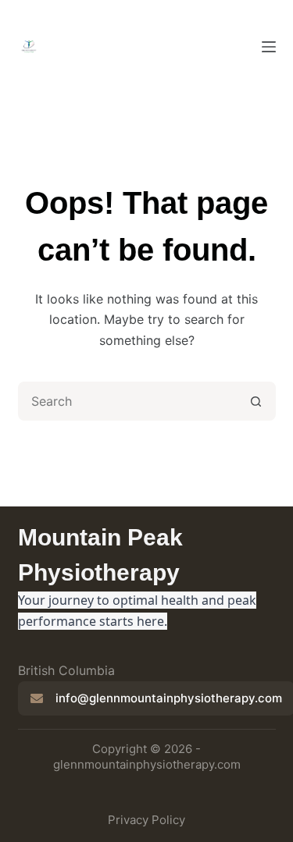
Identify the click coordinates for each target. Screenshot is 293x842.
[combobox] (129, 401)
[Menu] (269, 47)
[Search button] (256, 401)
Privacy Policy (146, 819)
